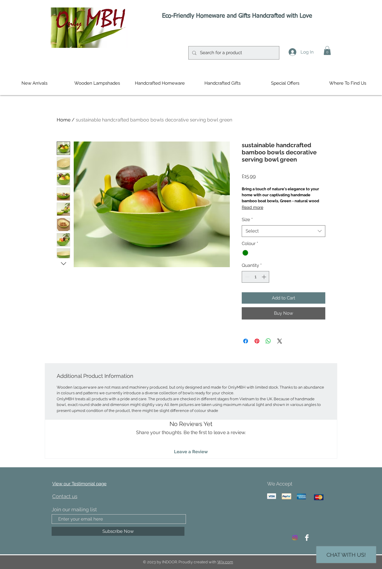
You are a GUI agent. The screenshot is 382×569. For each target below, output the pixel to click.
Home (63, 120)
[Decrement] (247, 276)
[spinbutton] (256, 276)
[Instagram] (295, 537)
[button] (327, 50)
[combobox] (283, 231)
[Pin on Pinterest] (257, 341)
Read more (252, 207)
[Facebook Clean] (307, 537)
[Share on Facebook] (245, 341)
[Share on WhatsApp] (268, 341)
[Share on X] (279, 341)
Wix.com (225, 562)
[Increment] (265, 276)
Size (247, 219)
